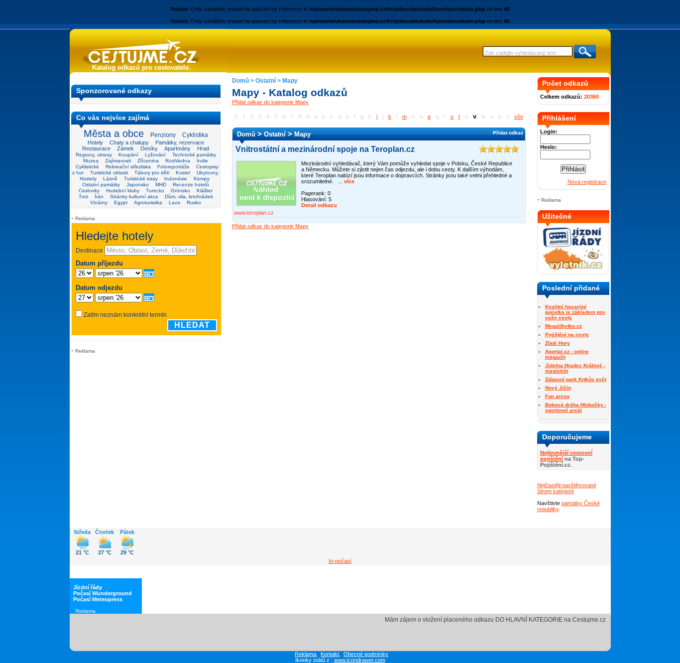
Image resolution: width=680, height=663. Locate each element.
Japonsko (137, 184)
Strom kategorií (555, 491)
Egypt (120, 202)
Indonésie (175, 178)
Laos (174, 202)
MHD (160, 184)
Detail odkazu (319, 205)
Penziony (163, 135)
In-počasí (340, 561)
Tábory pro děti (151, 172)
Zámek (125, 148)
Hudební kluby (122, 190)
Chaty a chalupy (129, 142)
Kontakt (330, 654)
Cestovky (89, 190)
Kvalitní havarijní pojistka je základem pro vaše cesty (575, 312)
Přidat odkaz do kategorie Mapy (270, 102)
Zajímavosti (118, 160)
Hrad (203, 148)
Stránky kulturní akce (134, 196)
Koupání (128, 154)
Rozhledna (177, 160)
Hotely (95, 142)
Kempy (202, 178)
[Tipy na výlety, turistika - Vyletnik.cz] (573, 267)
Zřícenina (148, 160)
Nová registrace (586, 182)
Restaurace (96, 148)
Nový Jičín (558, 388)
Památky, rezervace (179, 142)
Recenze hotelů (191, 184)
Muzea (91, 160)
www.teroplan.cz (254, 213)
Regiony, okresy (94, 154)
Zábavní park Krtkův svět (575, 379)
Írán (99, 196)
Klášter (205, 190)
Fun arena (557, 396)
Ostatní (265, 80)
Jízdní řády (87, 587)
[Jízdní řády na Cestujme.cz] (573, 246)
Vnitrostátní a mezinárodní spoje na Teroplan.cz (325, 149)
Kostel (183, 172)
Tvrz (83, 196)
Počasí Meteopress (97, 599)
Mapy (290, 80)
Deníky (149, 148)
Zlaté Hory (557, 343)
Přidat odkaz (508, 132)
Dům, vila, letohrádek (189, 196)
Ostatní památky (101, 184)
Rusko (194, 202)
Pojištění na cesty (567, 334)
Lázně (110, 178)
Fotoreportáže (173, 166)
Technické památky (194, 154)
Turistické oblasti (109, 172)
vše (518, 117)
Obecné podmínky (365, 654)
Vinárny (99, 202)
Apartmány (177, 148)
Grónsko (180, 190)
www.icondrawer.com (359, 660)
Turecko (155, 190)
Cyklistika (195, 135)
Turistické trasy (141, 178)
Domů (240, 80)
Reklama (305, 654)
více (348, 181)
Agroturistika (148, 202)
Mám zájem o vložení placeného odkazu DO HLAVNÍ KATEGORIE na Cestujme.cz (495, 619)
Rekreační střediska (128, 166)
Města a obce (114, 133)
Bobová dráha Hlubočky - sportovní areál (575, 407)
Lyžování (155, 154)
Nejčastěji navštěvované (566, 485)
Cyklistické (87, 166)
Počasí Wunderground (102, 593)
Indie (202, 160)
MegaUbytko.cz (563, 326)
